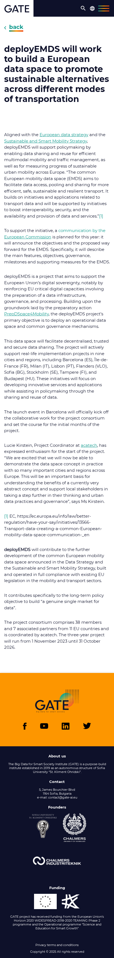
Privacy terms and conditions (57, 945)
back (16, 27)
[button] (83, 8)
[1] (101, 216)
